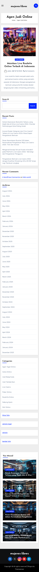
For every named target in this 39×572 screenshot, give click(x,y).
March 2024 (6, 337)
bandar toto (6, 441)
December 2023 (8, 352)
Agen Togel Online (9, 367)
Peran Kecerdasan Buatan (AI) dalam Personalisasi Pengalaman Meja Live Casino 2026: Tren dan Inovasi (18, 143)
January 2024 (7, 347)
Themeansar (19, 569)
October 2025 (7, 241)
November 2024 (8, 297)
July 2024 (6, 317)
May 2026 (6, 206)
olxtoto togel (7, 424)
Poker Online (6, 392)
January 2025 (7, 287)
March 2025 (6, 277)
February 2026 (7, 221)
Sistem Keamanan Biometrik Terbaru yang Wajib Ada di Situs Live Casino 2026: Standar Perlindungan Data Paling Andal (18, 124)
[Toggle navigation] (2, 5)
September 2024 (8, 307)
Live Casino (19, 59)
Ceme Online (7, 372)
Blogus (30, 566)
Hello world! (27, 177)
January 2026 (7, 226)
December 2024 (8, 292)
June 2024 (6, 322)
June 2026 (6, 201)
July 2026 (6, 196)
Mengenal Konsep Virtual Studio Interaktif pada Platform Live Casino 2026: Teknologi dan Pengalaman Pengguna (18, 152)
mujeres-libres (19, 6)
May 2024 (6, 327)
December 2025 (8, 231)
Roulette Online (8, 397)
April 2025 (6, 272)
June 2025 (6, 262)
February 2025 (7, 282)
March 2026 (6, 216)
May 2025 (5, 267)
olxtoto (4, 433)
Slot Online (6, 407)
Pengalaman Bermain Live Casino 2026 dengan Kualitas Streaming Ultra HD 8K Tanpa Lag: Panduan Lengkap (19, 161)
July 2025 (6, 257)
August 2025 (7, 251)
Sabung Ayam (7, 402)
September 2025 (8, 246)
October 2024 (7, 302)
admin (9, 71)
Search (5, 99)
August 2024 (7, 312)
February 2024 (7, 342)
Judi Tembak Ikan (8, 382)
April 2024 (6, 332)
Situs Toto (6, 415)
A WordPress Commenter (11, 177)
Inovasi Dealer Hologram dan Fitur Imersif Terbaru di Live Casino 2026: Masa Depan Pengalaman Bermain (17, 133)
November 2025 (8, 236)
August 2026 (7, 191)
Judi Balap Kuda (8, 377)
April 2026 (6, 211)
